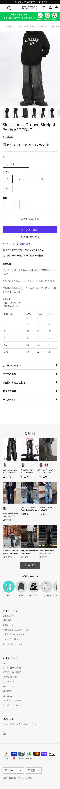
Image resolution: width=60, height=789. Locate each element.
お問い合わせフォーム (14, 634)
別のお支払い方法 (30, 237)
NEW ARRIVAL (10, 677)
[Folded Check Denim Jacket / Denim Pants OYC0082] (12, 536)
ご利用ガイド (9, 615)
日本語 (31, 770)
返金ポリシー (9, 624)
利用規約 (7, 620)
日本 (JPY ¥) (11, 770)
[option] (30, 68)
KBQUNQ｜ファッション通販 (20, 778)
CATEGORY (9, 681)
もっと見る (30, 565)
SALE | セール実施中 (13, 667)
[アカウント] (49, 8)
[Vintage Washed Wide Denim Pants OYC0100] (30, 493)
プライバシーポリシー (14, 643)
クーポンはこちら (11, 705)
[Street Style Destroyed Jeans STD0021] (30, 449)
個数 (5, 197)
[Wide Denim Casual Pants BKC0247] (12, 493)
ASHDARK (24, 244)
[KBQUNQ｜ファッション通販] (30, 8)
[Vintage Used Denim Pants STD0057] (12, 449)
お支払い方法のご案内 (14, 382)
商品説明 (7, 264)
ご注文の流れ (9, 373)
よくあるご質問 (10, 639)
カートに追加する (30, 218)
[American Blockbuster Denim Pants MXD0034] (30, 536)
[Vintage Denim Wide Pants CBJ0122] (48, 449)
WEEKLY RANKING (12, 672)
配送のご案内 (9, 391)
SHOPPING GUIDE (12, 700)
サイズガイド (9, 399)
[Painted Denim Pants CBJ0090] (48, 493)
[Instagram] (4, 733)
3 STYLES (7, 695)
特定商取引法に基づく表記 (16, 629)
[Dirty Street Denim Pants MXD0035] (48, 536)
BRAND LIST (9, 686)
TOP (5, 662)
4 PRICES (7, 691)
